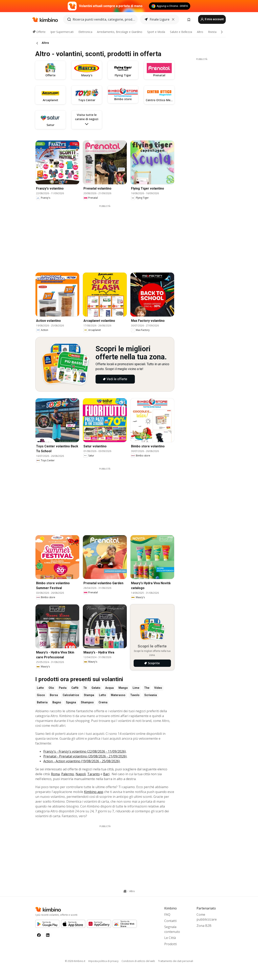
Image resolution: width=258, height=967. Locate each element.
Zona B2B (204, 925)
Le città (170, 938)
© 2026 (75, 961)
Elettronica (85, 32)
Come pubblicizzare (207, 917)
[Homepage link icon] (125, 891)
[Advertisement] (107, 236)
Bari (106, 774)
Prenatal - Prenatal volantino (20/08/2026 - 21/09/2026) (85, 756)
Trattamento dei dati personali (175, 961)
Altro (200, 32)
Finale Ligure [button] (160, 19)
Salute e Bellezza (181, 32)
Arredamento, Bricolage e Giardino (119, 32)
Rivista (212, 32)
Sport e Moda (156, 32)
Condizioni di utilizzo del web (138, 961)
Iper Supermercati (62, 32)
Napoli (81, 774)
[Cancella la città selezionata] (173, 19)
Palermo (67, 774)
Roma (55, 774)
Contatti (170, 921)
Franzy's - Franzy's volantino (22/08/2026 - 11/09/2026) (84, 751)
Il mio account (214, 19)
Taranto (93, 774)
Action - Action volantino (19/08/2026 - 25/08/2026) (81, 761)
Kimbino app (93, 792)
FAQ (167, 914)
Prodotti (170, 944)
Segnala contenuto (172, 929)
